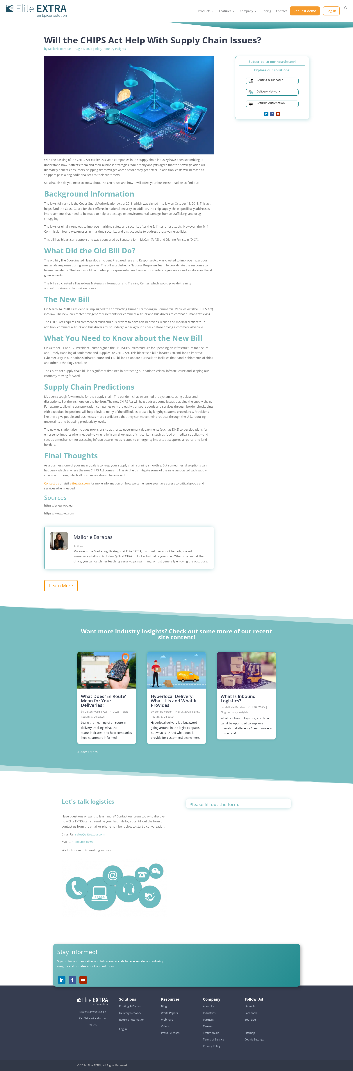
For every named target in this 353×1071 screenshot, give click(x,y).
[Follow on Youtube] (278, 114)
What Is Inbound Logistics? (238, 698)
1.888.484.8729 (82, 842)
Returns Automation (132, 1019)
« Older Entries (87, 752)
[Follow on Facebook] (272, 114)
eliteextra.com (80, 483)
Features (225, 11)
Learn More (61, 585)
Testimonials (211, 1033)
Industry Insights (114, 49)
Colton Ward (92, 711)
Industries (209, 1013)
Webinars (167, 1019)
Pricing (266, 11)
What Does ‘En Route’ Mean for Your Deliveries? (103, 700)
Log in (123, 1029)
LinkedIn (250, 1006)
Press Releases (170, 1033)
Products (204, 11)
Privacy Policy (211, 1046)
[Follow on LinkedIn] (266, 114)
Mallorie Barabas (60, 49)
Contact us (51, 483)
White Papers (169, 1013)
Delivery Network (130, 1013)
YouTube (250, 1019)
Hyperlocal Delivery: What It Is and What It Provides (174, 700)
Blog (98, 49)
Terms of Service (213, 1039)
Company (246, 11)
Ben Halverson (163, 711)
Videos (165, 1026)
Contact (281, 11)
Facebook (251, 1013)
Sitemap (250, 1033)
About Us (209, 1006)
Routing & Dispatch (93, 716)
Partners (208, 1019)
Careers (208, 1026)
